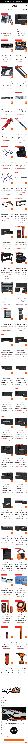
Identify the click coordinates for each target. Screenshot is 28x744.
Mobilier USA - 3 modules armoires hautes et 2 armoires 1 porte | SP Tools (7, 434)
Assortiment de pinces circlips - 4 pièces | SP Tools (7, 190)
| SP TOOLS (7, 27)
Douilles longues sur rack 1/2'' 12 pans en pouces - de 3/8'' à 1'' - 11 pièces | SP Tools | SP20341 (21, 110)
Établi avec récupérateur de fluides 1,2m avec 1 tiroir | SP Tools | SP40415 (7, 270)
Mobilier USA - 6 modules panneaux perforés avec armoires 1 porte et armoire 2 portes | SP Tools (7, 380)
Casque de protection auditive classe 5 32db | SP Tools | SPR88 (21, 566)
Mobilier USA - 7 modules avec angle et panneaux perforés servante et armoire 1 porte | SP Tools (7, 352)
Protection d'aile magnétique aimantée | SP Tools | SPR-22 (21, 592)
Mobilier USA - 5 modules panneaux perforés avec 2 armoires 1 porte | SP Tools (21, 380)
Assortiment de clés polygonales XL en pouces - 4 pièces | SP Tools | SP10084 (21, 84)
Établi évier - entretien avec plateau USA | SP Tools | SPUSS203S (7, 514)
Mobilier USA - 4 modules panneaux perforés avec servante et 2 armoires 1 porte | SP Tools (21, 406)
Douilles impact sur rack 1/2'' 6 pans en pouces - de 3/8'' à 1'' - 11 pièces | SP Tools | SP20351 (7, 110)
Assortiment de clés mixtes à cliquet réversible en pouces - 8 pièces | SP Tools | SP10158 (7, 32)
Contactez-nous (5, 703)
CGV (2, 705)
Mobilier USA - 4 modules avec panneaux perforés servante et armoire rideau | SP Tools (7, 488)
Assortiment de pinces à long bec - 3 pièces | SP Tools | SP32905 (7, 164)
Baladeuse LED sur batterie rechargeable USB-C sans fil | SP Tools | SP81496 (21, 244)
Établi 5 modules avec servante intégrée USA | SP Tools (21, 514)
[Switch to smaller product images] (26, 9)
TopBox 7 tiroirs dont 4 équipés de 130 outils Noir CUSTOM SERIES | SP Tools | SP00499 (21, 270)
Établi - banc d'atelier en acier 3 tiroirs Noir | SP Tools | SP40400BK (21, 216)
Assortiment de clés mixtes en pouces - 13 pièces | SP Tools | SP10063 (7, 84)
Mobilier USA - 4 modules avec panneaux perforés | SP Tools (21, 488)
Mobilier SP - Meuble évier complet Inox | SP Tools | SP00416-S (21, 326)
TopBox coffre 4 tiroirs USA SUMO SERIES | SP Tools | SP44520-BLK (21, 164)
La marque (4, 700)
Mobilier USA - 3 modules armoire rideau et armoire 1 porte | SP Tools (7, 462)
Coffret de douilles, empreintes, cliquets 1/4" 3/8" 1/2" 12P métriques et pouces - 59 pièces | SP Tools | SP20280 (21, 58)
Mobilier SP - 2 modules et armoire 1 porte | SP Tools (7, 326)
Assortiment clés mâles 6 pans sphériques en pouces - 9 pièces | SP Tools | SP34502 (7, 136)
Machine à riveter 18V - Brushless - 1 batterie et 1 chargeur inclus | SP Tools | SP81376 (21, 671)
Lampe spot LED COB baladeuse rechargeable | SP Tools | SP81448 (21, 619)
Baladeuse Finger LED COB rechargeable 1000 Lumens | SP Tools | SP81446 (7, 645)
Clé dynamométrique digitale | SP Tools (21, 189)
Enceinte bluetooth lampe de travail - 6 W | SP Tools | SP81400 (7, 670)
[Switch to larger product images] (23, 9)
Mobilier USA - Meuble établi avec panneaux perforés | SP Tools (21, 300)
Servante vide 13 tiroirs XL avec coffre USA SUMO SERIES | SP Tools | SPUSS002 (7, 566)
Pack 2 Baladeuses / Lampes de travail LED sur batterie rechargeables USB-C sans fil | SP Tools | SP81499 (7, 619)
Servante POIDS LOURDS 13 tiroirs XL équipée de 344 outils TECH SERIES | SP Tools (7, 300)
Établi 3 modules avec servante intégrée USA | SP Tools (21, 540)
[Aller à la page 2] (16, 679)
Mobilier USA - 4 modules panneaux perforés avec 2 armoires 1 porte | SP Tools (7, 406)
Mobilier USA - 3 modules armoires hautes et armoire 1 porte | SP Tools (21, 434)
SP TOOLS (7, 186)
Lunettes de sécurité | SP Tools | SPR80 (7, 591)
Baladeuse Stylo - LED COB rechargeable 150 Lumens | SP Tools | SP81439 (21, 645)
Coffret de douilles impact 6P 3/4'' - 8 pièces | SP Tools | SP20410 (7, 58)
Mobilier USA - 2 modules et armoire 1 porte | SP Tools (21, 31)
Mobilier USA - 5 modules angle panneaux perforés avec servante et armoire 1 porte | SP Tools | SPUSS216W (21, 352)
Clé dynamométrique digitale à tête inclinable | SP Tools (21, 136)
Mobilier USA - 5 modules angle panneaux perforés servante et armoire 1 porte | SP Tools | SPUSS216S (7, 244)
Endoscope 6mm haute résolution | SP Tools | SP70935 (7, 216)
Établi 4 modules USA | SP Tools (7, 539)
